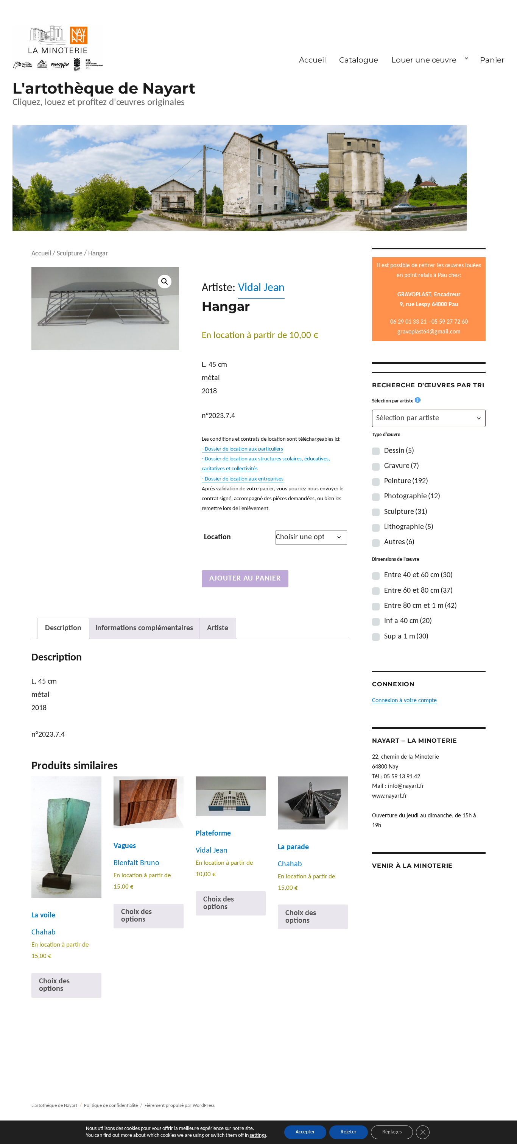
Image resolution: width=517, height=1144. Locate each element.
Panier (492, 59)
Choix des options (54, 985)
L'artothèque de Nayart (103, 88)
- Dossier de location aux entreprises (242, 479)
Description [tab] (63, 628)
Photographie (412, 496)
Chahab (43, 932)
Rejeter (349, 1132)
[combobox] (429, 418)
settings (258, 1135)
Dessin (399, 451)
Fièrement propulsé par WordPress (180, 1105)
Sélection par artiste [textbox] (407, 418)
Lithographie (408, 527)
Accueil (312, 59)
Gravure (401, 466)
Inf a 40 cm (408, 621)
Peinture (406, 481)
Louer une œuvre (423, 59)
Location (217, 537)
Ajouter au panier (245, 578)
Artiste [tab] (217, 628)
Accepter (305, 1132)
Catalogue (358, 59)
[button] (164, 281)
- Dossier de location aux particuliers (242, 449)
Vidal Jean (261, 288)
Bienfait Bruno (136, 863)
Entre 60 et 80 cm (418, 591)
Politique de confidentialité (111, 1105)
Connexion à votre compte (404, 701)
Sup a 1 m (406, 636)
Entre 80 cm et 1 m (420, 606)
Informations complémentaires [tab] (144, 628)
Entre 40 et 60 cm (418, 575)
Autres (399, 542)
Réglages (392, 1132)
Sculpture (70, 253)
